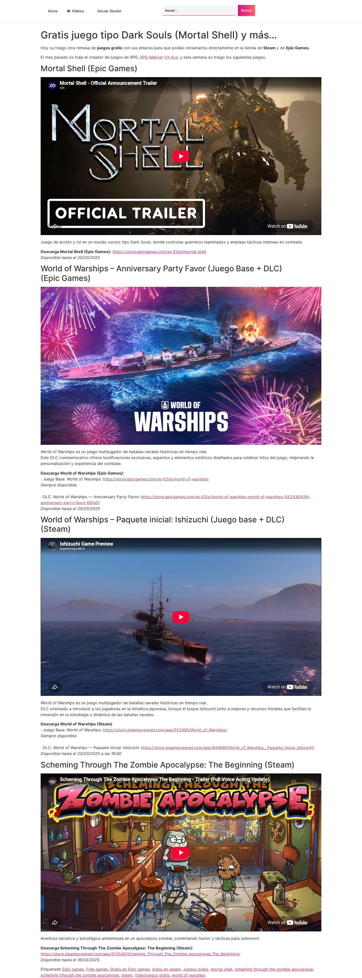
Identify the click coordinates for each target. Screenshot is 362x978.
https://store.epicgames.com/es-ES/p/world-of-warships (156, 479)
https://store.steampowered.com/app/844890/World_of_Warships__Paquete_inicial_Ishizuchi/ (227, 747)
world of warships (188, 975)
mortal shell (221, 969)
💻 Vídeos (75, 11)
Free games (97, 969)
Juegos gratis (195, 969)
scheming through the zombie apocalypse (274, 969)
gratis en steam (166, 969)
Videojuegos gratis (152, 975)
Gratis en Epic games (130, 969)
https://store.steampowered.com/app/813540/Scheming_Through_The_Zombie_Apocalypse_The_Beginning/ (140, 953)
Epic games (73, 969)
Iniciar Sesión (109, 11)
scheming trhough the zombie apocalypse (80, 975)
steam (126, 975)
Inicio (53, 11)
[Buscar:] (199, 11)
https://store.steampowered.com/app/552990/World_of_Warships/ (165, 729)
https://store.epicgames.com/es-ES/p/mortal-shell (159, 251)
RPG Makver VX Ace (159, 57)
